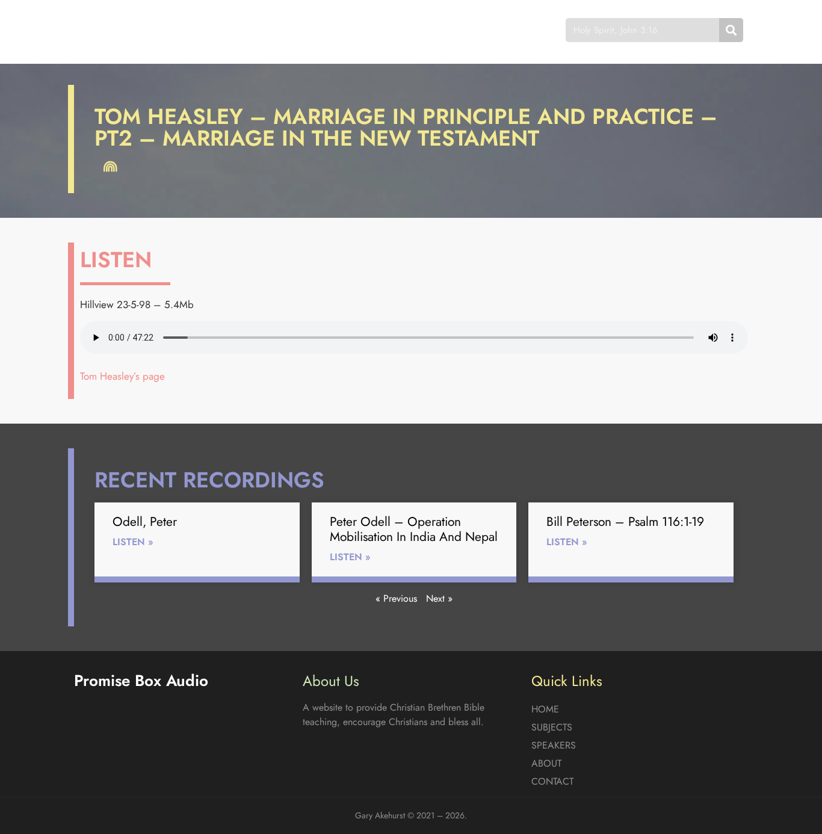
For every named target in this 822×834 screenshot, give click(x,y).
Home (238, 30)
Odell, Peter (145, 522)
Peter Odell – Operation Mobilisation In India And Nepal (414, 529)
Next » (439, 598)
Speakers (371, 30)
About (435, 30)
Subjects (300, 30)
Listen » (133, 542)
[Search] (731, 30)
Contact (498, 30)
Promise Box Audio (117, 29)
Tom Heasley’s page (122, 376)
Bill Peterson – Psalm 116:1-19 (625, 522)
